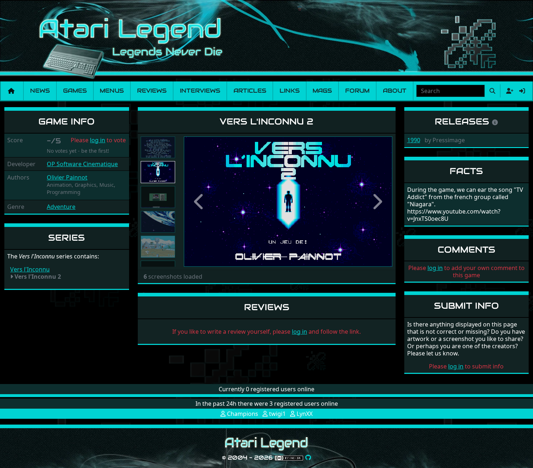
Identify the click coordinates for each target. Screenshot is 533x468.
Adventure (61, 207)
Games (75, 90)
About (394, 90)
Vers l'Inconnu (30, 269)
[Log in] (522, 90)
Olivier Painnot (67, 177)
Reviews (151, 90)
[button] (199, 201)
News (40, 90)
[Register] (508, 90)
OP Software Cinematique (82, 164)
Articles (250, 90)
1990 (413, 140)
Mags (322, 90)
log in (97, 140)
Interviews (200, 90)
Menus (112, 90)
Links (289, 90)
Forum (357, 90)
